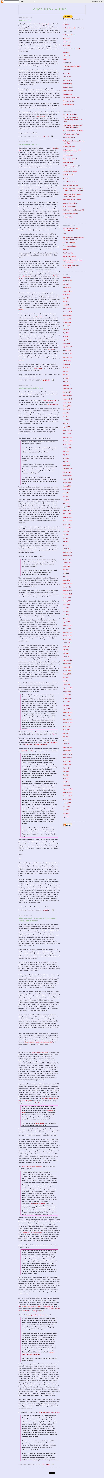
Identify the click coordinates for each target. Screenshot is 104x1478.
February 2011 (67, 528)
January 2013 (67, 597)
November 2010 (67, 517)
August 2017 (66, 743)
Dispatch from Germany (38, 1203)
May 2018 (65, 775)
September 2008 (67, 430)
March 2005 (66, 294)
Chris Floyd (66, 59)
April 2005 (66, 298)
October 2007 (67, 392)
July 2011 (65, 545)
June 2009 (66, 458)
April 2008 (66, 413)
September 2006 (67, 347)
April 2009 (66, 451)
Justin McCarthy (67, 80)
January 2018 (67, 761)
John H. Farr (66, 56)
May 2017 (65, 736)
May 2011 (65, 538)
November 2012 (67, 590)
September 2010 (67, 510)
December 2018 (67, 796)
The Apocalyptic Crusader (70, 213)
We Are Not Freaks (27, 751)
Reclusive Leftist (68, 87)
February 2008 (67, 406)
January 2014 (67, 639)
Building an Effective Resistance (32, 1232)
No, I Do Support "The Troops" (73, 130)
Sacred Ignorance (68, 162)
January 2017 (67, 726)
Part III (20, 278)
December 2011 (67, 555)
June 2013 (66, 615)
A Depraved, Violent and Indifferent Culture (34, 744)
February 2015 (67, 674)
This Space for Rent (68, 101)
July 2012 (65, 576)
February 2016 (67, 698)
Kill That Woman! (52, 742)
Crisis (64, 233)
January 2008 (67, 402)
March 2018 (66, 768)
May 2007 (65, 374)
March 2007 (66, 367)
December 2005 (67, 315)
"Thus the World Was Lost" (71, 185)
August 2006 (66, 343)
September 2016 (67, 712)
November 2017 (67, 754)
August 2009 (66, 465)
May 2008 (65, 416)
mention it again (37, 368)
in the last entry (40, 116)
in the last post (44, 24)
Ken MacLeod (67, 76)
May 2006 (65, 333)
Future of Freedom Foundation (71, 66)
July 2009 (65, 461)
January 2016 (67, 695)
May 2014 (65, 653)
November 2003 (67, 280)
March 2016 (66, 702)
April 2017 (66, 733)
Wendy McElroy (67, 83)
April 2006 (66, 329)
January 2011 (66, 524)
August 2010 (66, 507)
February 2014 (67, 642)
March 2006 (66, 326)
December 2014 (67, 667)
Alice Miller (66, 24)
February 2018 (67, 764)
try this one (38, 316)
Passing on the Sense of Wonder (32, 1166)
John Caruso (66, 45)
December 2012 (67, 594)
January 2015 (67, 670)
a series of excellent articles (40, 1052)
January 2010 (67, 482)
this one (20, 309)
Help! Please (66, 249)
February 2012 (67, 562)
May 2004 (65, 284)
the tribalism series (24, 276)
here (23, 1112)
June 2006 (66, 336)
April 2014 (66, 649)
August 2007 (66, 385)
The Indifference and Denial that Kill (73, 210)
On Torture (66, 178)
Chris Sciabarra (67, 94)
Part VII (54, 734)
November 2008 (67, 437)
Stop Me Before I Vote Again (71, 97)
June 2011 (66, 541)
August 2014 (66, 656)
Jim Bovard (66, 38)
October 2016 (67, 716)
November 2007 (67, 395)
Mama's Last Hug (68, 253)
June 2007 (66, 378)
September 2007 (67, 388)
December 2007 (67, 399)
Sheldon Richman (68, 90)
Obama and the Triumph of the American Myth (38, 1042)
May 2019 (65, 813)
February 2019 (67, 803)
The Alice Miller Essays (70, 171)
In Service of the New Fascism (72, 199)
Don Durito (66, 52)
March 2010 (66, 489)
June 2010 (66, 500)
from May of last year (38, 1103)
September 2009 (67, 468)
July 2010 (65, 503)
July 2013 (65, 618)
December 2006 (67, 357)
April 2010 (66, 493)
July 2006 (65, 340)
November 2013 (67, 632)
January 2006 (67, 319)
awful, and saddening (49, 400)
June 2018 (66, 778)
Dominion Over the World (70, 159)
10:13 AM (46, 910)
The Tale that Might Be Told (71, 134)
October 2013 (67, 629)
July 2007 (65, 381)
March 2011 (66, 531)
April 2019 (66, 810)
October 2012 (67, 587)
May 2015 (65, 677)
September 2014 (67, 660)
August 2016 (66, 709)
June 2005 (66, 305)
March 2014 (66, 646)
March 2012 (66, 566)
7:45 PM (46, 136)
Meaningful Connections (70, 114)
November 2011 (67, 552)
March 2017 (66, 729)
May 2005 (65, 301)
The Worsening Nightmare (70, 166)
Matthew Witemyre (68, 104)
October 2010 (67, 514)
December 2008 (67, 441)
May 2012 (65, 569)
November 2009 (67, 475)
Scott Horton (66, 69)
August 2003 (66, 277)
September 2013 (67, 625)
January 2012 (67, 559)
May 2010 (65, 496)
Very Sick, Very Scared (69, 246)
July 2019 (65, 817)
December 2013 (67, 636)
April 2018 (66, 771)
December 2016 (67, 723)
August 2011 (66, 548)
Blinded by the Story (69, 146)
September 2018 (67, 789)
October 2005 (67, 308)
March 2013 (66, 604)
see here (21, 360)
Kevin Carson (67, 42)
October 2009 (67, 472)
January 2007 (67, 360)
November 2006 (67, 353)
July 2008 (65, 423)
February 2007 (67, 364)
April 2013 (66, 608)
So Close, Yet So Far (69, 242)
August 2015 (66, 684)
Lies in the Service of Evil (70, 182)
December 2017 (67, 757)
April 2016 (66, 705)
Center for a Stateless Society (71, 49)
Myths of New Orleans (69, 206)
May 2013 (65, 611)
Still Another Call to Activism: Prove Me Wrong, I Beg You (36, 1306)
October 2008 (67, 434)
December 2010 (67, 521)
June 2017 (66, 740)
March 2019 (66, 806)
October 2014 (67, 663)
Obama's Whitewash (69, 137)
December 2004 (67, 291)
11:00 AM (46, 1464)
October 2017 (67, 750)
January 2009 (67, 444)
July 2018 (65, 782)
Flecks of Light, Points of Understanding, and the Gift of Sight (72, 119)
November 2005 (67, 312)
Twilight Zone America (69, 256)
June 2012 (66, 573)
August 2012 (66, 580)
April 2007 (66, 371)
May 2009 (65, 454)
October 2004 (67, 287)
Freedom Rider (67, 62)
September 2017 (67, 747)
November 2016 (67, 719)
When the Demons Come (70, 203)
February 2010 (67, 486)
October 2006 (67, 350)
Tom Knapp (66, 73)
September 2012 (67, 583)
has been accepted (52, 404)
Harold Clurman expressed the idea (49, 1412)
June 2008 (66, 420)
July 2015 (65, 681)
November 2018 (67, 792)
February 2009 (67, 448)
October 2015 (67, 691)
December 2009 (67, 479)
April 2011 (65, 535)
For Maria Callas (67, 217)
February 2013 (67, 601)
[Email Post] (51, 136)
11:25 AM (46, 380)
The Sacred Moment (69, 28)
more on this (33, 732)
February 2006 (67, 322)
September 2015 (67, 688)
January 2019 (67, 799)
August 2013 (66, 622)
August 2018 (66, 785)
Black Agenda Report (69, 35)
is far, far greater (39, 1123)
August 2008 (66, 427)
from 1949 (51, 349)
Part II (55, 276)
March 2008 (66, 409)
